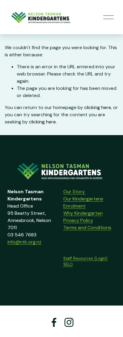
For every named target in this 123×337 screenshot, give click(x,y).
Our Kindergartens (83, 199)
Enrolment (74, 206)
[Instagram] (69, 322)
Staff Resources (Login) (85, 258)
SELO (68, 264)
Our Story (74, 191)
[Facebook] (54, 322)
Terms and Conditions (87, 227)
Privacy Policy (78, 220)
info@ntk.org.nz (24, 242)
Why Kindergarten (83, 213)
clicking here (97, 107)
